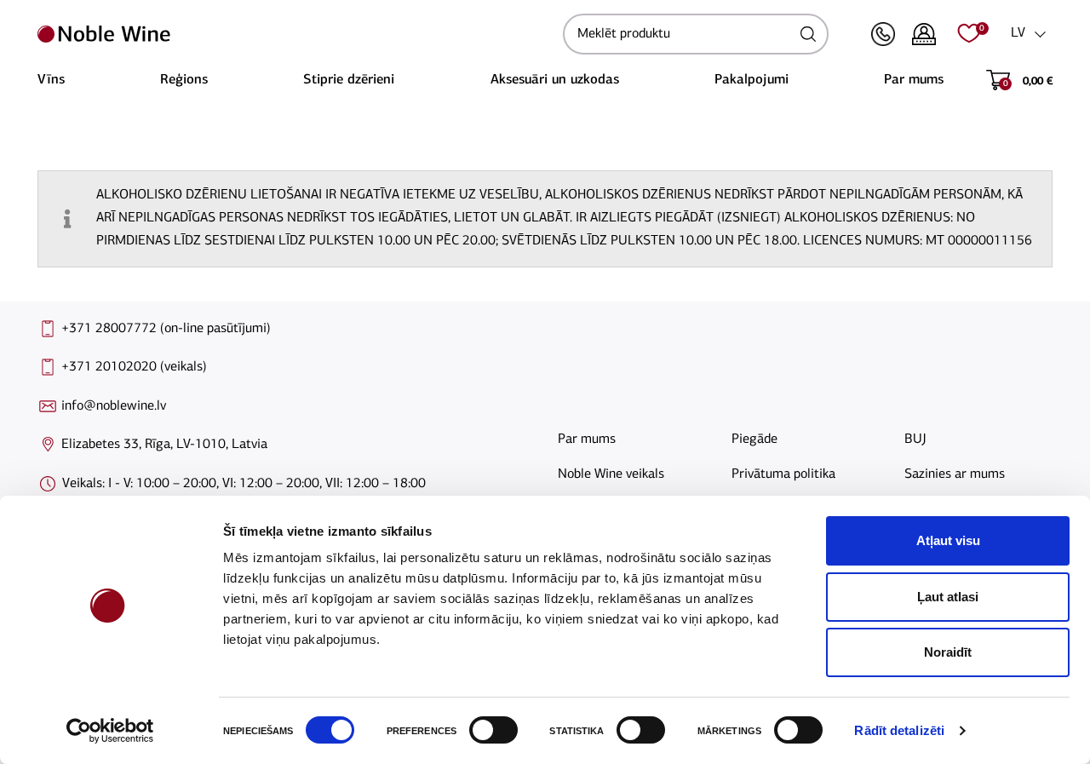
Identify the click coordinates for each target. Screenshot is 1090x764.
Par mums (914, 80)
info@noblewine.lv (113, 406)
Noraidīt (948, 652)
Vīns (51, 80)
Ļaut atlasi (947, 596)
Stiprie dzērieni (348, 80)
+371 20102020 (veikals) (134, 367)
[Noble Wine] (295, 34)
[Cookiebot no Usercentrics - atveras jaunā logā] (110, 731)
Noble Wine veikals (611, 474)
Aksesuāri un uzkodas (554, 80)
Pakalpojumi (751, 80)
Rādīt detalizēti (899, 730)
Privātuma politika (783, 474)
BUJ (915, 439)
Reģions (184, 80)
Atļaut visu (948, 540)
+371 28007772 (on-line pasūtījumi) (166, 329)
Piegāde (754, 439)
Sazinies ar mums (954, 474)
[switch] (491, 730)
